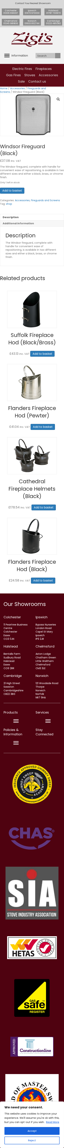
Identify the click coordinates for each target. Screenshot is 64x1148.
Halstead (11, 646)
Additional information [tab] (18, 223)
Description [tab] (11, 217)
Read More (52, 1122)
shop (9, 204)
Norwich (42, 676)
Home (3, 88)
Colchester (12, 617)
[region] (32, 1125)
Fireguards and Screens (45, 200)
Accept (32, 1131)
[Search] (57, 55)
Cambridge (13, 676)
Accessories (17, 88)
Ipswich (41, 617)
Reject (32, 1140)
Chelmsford (45, 646)
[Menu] (16, 721)
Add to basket (12, 191)
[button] (58, 99)
